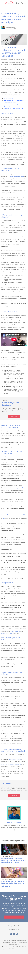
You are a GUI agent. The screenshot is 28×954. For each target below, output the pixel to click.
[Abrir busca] (22, 2)
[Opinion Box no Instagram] (14, 933)
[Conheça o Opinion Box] (9, 3)
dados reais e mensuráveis (17, 176)
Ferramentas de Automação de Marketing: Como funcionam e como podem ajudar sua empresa (13, 860)
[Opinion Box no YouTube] (17, 933)
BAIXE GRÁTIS (14, 416)
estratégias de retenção (19, 487)
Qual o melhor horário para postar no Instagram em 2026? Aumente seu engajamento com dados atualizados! (13, 884)
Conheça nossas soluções (14, 917)
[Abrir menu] (25, 2)
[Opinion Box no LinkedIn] (11, 933)
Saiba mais (14, 795)
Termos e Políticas (14, 929)
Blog (17, 3)
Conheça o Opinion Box (14, 925)
